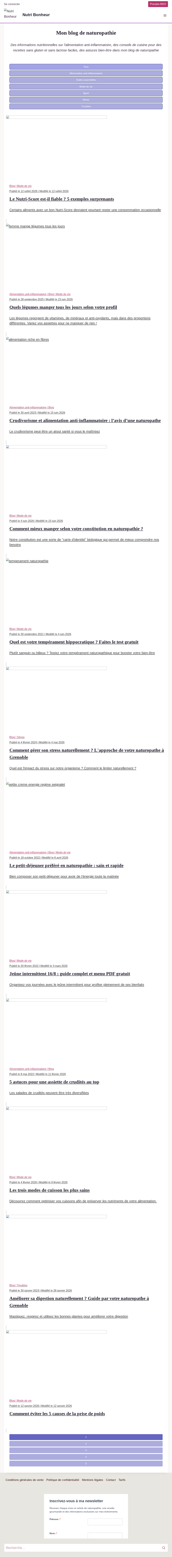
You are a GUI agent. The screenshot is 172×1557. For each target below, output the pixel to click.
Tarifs (122, 1480)
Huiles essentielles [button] (86, 79)
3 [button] (86, 1450)
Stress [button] (86, 99)
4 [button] (86, 1456)
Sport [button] (86, 93)
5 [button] (86, 1463)
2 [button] (86, 1443)
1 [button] (86, 1437)
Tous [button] (86, 66)
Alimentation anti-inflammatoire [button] (86, 73)
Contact (111, 1480)
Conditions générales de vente (25, 1480)
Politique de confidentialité (62, 1480)
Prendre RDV (158, 4)
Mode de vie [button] (86, 86)
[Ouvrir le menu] (165, 15)
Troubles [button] (86, 106)
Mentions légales (92, 1480)
